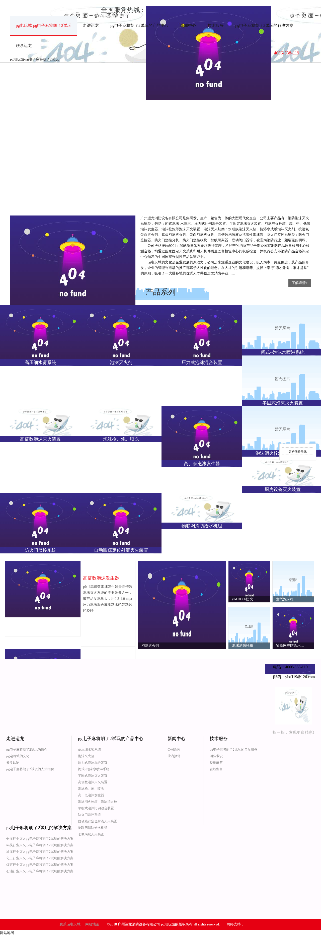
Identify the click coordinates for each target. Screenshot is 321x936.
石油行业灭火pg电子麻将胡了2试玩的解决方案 (39, 871)
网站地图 (92, 924)
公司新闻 (174, 749)
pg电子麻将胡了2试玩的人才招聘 (30, 769)
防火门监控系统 (89, 815)
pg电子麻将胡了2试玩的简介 (26, 749)
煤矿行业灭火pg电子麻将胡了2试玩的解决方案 (39, 865)
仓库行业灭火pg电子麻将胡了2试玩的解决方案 (39, 838)
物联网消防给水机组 (92, 828)
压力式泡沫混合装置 (92, 762)
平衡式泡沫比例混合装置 (96, 808)
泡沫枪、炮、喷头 (91, 788)
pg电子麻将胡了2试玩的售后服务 (233, 749)
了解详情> (300, 283)
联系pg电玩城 (70, 924)
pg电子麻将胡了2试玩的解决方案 (264, 25)
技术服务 (216, 25)
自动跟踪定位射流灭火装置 (97, 821)
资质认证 (12, 762)
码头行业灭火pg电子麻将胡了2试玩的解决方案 (39, 845)
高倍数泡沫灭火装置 (92, 782)
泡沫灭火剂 (86, 756)
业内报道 (174, 756)
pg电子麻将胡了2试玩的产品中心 (139, 25)
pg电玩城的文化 (17, 756)
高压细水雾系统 (89, 749)
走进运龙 (91, 25)
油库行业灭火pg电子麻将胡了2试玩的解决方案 (39, 851)
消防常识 (216, 756)
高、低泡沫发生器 (91, 795)
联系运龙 (24, 45)
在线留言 (216, 769)
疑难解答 (216, 762)
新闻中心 (188, 25)
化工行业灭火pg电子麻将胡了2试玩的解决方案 (39, 858)
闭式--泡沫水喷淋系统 (93, 769)
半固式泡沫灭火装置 (92, 775)
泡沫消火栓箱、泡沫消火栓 (97, 802)
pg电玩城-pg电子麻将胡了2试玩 (43, 25)
